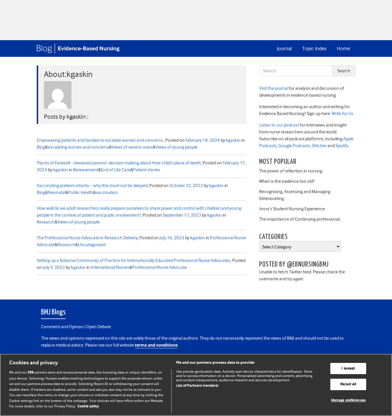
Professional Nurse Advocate (159, 267)
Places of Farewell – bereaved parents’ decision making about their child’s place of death (119, 163)
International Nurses (110, 267)
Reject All (348, 384)
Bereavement (85, 169)
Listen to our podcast (279, 125)
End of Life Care (115, 169)
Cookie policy (88, 406)
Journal (284, 48)
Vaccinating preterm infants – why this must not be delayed (92, 185)
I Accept (348, 368)
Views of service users (132, 147)
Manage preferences (348, 400)
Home (343, 48)
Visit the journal (273, 88)
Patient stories (146, 169)
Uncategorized (92, 244)
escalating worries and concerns (78, 147)
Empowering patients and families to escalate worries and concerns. (100, 140)
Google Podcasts (293, 145)
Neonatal (56, 192)
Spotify (341, 145)
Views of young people (177, 147)
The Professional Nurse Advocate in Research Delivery (87, 237)
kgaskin (233, 140)
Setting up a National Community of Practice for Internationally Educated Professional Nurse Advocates (133, 260)
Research (46, 222)
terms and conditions (156, 345)
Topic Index (314, 48)
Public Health (80, 192)
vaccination (107, 192)
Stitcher (319, 145)
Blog (41, 147)
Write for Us (342, 113)
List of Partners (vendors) (197, 386)
